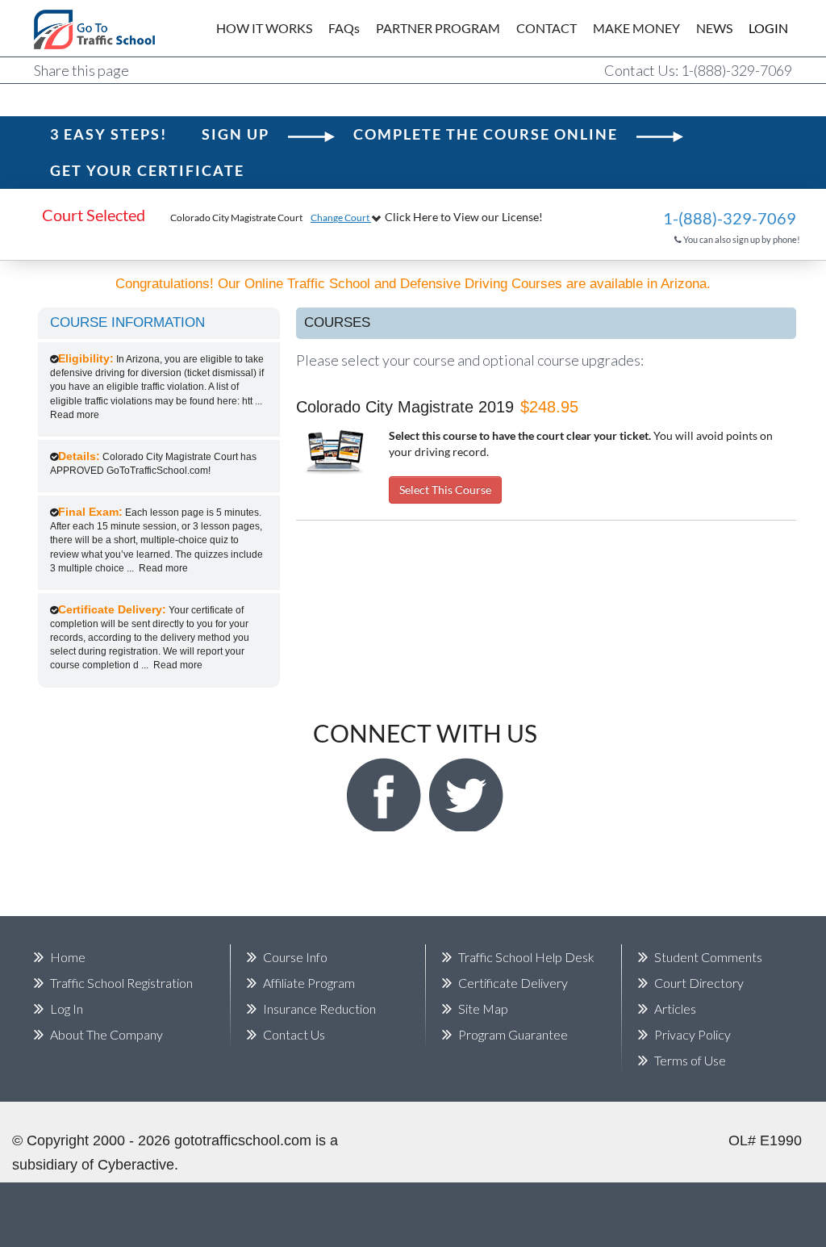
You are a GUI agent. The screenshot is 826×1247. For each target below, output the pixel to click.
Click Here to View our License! (464, 217)
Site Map (483, 1008)
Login (757, 28)
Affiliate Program (309, 982)
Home (68, 957)
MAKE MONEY (636, 28)
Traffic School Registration (121, 982)
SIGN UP (235, 134)
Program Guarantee (513, 1034)
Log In (66, 1008)
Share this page (81, 70)
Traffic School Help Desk (526, 957)
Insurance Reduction (319, 1008)
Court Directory (699, 982)
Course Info (295, 957)
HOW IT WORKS (264, 28)
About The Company (106, 1034)
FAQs (344, 28)
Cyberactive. (138, 1165)
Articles (675, 1008)
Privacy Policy (692, 1034)
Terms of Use (690, 1060)
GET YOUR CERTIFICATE (147, 170)
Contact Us (294, 1034)
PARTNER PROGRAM (438, 28)
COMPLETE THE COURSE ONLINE (485, 134)
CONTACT (546, 28)
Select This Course (445, 489)
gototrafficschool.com (242, 1140)
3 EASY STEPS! (108, 134)
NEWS (714, 28)
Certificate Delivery (513, 982)
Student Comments (708, 957)
